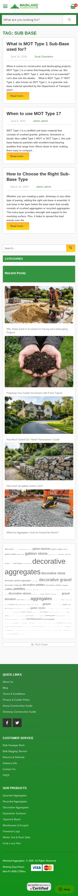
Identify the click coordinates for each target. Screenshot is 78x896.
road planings (50, 612)
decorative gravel (55, 580)
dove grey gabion (68, 626)
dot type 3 (32, 604)
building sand (11, 608)
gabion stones (20, 599)
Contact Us (9, 769)
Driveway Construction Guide (19, 711)
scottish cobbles (34, 594)
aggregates (41, 598)
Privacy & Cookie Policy (16, 699)
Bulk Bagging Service (15, 751)
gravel (47, 603)
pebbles (19, 589)
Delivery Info (10, 763)
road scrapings (55, 612)
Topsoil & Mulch (12, 819)
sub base (62, 599)
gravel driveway (58, 615)
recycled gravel (23, 619)
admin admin (40, 120)
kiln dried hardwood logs (19, 626)
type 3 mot (24, 604)
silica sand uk (30, 549)
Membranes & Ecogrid (15, 825)
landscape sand (42, 615)
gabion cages (57, 549)
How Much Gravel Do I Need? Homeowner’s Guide (33, 439)
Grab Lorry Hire (12, 843)
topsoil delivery (66, 630)
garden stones (37, 608)
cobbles (9, 589)
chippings (65, 585)
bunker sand (19, 608)
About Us (8, 681)
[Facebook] (7, 722)
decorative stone (53, 573)
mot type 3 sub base (41, 626)
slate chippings (17, 563)
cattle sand (28, 608)
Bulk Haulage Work (14, 745)
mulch (52, 608)
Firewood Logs (11, 831)
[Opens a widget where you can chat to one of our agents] (64, 889)
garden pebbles (45, 594)
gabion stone (36, 553)
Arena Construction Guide (17, 705)
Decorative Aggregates (16, 807)
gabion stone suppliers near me (53, 554)
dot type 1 (36, 604)
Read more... (17, 95)
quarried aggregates (49, 619)
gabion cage (20, 554)
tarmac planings (34, 626)
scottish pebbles (53, 594)
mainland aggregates (27, 563)
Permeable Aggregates (9, 630)
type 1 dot (33, 612)
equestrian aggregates (14, 619)
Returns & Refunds (13, 757)
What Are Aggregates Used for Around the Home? (32, 532)
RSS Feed (40, 644)
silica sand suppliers (23, 549)
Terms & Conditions (14, 693)
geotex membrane (58, 589)
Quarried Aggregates (15, 795)
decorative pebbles (34, 584)
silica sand (9, 549)
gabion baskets (41, 548)
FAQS (6, 775)
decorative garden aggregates (18, 580)
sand (65, 604)
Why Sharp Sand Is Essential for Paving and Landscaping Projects (37, 331)
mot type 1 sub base (26, 612)
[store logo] (24, 6)
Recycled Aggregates (15, 801)
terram (68, 589)
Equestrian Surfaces (14, 813)
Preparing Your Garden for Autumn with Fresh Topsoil (34, 393)
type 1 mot (18, 604)
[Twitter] (17, 722)
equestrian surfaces (8, 619)
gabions (65, 549)
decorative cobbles (53, 585)
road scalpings (44, 612)
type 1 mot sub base (17, 612)
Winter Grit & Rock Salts (16, 837)
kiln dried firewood (12, 626)
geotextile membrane (29, 589)
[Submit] (70, 248)
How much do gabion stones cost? (25, 486)
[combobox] (39, 19)
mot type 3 (29, 604)
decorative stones (20, 593)
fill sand (15, 608)
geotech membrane (64, 589)
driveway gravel (50, 615)
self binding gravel (34, 619)
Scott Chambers (44, 56)
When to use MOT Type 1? (34, 113)
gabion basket (11, 554)
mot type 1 (11, 604)
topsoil (60, 630)
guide (58, 626)
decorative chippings (13, 585)
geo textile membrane (36, 589)
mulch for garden (66, 608)
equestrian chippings (29, 615)
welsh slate (61, 554)
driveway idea (63, 615)
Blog (5, 687)
